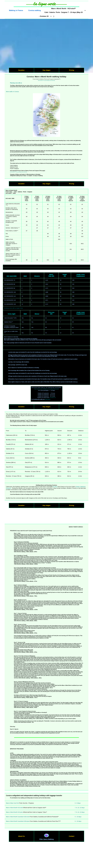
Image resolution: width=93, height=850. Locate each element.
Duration (21, 70)
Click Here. (48, 399)
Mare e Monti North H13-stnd (14, 807)
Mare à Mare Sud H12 (12, 803)
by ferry (55, 486)
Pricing (71, 70)
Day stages (46, 70)
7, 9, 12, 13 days (80, 807)
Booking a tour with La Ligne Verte (13, 308)
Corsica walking (34, 10)
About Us (21, 836)
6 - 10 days (78, 816)
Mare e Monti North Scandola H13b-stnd (18, 816)
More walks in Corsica (12, 91)
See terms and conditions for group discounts (46, 389)
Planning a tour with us (16, 82)
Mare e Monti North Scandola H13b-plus (17, 821)
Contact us (53, 397)
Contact (71, 836)
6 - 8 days (78, 803)
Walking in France (16, 10)
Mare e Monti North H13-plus (14, 812)
